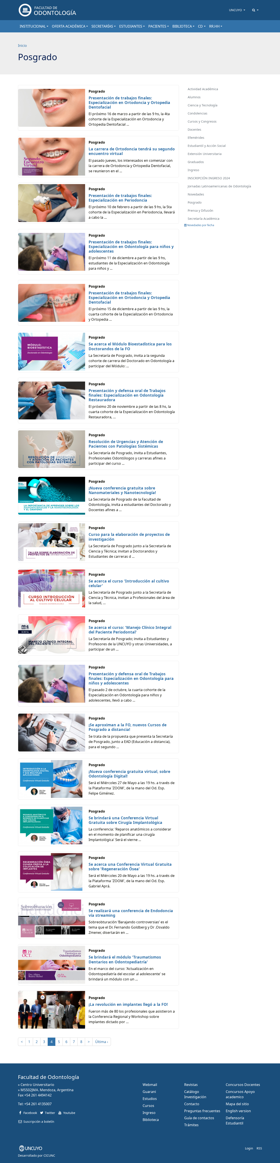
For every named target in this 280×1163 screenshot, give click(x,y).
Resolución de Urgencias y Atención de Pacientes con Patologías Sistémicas (126, 444)
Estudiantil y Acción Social (207, 146)
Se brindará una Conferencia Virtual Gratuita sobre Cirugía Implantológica (125, 820)
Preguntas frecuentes (202, 1110)
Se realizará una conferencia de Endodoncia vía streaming (131, 913)
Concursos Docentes (243, 1084)
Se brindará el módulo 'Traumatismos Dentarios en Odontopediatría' (125, 959)
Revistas (191, 1084)
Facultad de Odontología (48, 1076)
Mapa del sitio (237, 1103)
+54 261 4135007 (38, 1103)
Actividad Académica (203, 89)
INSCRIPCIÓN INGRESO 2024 (209, 178)
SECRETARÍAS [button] (102, 26)
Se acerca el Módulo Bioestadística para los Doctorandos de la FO (130, 346)
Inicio (22, 45)
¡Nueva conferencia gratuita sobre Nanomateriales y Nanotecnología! (122, 490)
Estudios (150, 1098)
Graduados (196, 162)
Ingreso (193, 170)
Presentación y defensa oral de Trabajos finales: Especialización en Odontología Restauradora (127, 395)
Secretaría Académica (203, 218)
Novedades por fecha (200, 225)
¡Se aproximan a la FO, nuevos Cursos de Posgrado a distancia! (127, 727)
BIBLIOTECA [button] (182, 26)
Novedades (196, 194)
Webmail (150, 1084)
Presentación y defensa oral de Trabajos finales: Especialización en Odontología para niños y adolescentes (131, 678)
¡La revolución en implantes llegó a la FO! (128, 1004)
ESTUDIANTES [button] (130, 26)
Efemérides (196, 137)
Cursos (148, 1105)
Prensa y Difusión (200, 210)
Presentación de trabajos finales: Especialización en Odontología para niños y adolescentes (131, 246)
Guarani (149, 1091)
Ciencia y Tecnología (202, 105)
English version (238, 1110)
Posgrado (194, 202)
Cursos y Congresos (202, 121)
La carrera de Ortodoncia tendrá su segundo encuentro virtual (132, 151)
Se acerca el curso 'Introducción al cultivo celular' (129, 583)
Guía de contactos (199, 1117)
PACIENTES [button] (157, 26)
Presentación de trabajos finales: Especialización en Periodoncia (120, 198)
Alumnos (194, 97)
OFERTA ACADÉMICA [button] (68, 26)
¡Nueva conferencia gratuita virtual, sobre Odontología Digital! (129, 774)
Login (249, 1148)
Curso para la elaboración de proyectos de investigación (129, 537)
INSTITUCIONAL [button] (33, 26)
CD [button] (200, 26)
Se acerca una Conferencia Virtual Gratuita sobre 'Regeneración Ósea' (130, 866)
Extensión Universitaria (205, 154)
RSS (259, 1148)
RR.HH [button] (214, 26)
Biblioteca (151, 1119)
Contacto (191, 1103)
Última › (101, 1041)
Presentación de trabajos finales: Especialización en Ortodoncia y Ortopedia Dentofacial (129, 102)
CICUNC (49, 1155)
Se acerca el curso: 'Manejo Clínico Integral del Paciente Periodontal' (130, 630)
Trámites (191, 1125)
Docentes (194, 129)
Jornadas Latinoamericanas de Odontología (219, 186)
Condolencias (197, 113)
